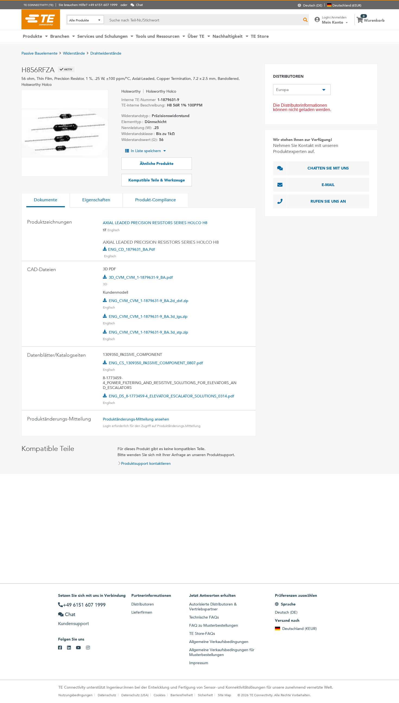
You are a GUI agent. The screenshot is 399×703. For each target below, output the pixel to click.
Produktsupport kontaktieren (146, 463)
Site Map (224, 695)
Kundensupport (73, 623)
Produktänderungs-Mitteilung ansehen (136, 419)
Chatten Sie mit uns (328, 168)
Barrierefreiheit (181, 695)
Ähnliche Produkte (156, 163)
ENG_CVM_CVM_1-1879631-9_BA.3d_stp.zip (148, 332)
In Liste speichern (146, 150)
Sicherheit (205, 695)
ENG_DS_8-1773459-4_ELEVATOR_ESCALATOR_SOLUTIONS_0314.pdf (171, 396)
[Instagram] (90, 647)
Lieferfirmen (141, 612)
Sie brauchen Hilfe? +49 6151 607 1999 (88, 4)
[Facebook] (62, 647)
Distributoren (142, 604)
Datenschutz (107, 695)
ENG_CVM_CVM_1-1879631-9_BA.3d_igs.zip (148, 316)
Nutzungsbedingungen (75, 695)
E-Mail (328, 184)
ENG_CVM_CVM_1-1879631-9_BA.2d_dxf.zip (148, 300)
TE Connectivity (40, 19)
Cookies (159, 695)
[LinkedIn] (71, 647)
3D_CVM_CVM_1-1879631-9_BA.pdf (141, 277)
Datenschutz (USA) (134, 695)
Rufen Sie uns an (328, 201)
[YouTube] (81, 647)
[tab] (45, 200)
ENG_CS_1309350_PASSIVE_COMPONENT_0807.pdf (156, 362)
